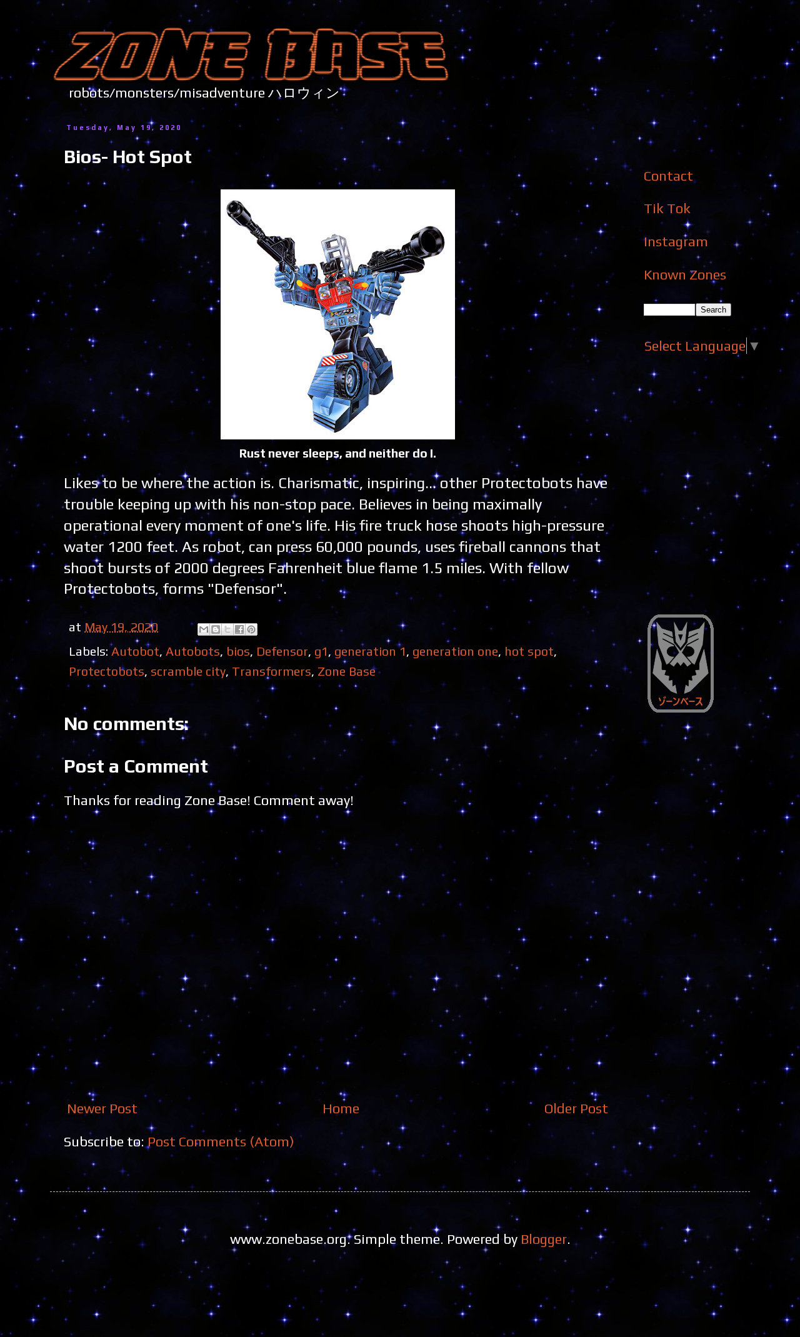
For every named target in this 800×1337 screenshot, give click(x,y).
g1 (321, 651)
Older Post (576, 1108)
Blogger (544, 1239)
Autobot (135, 651)
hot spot (529, 651)
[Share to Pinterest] (251, 629)
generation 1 (370, 651)
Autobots (193, 651)
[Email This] (204, 629)
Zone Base (347, 671)
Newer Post (102, 1108)
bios (238, 651)
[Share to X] (227, 629)
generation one (455, 651)
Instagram (676, 241)
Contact (668, 176)
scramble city (188, 671)
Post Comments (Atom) (221, 1141)
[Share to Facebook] (239, 629)
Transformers (271, 671)
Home (340, 1108)
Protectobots (106, 671)
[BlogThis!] (215, 629)
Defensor (282, 651)
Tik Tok (667, 208)
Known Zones (685, 274)
